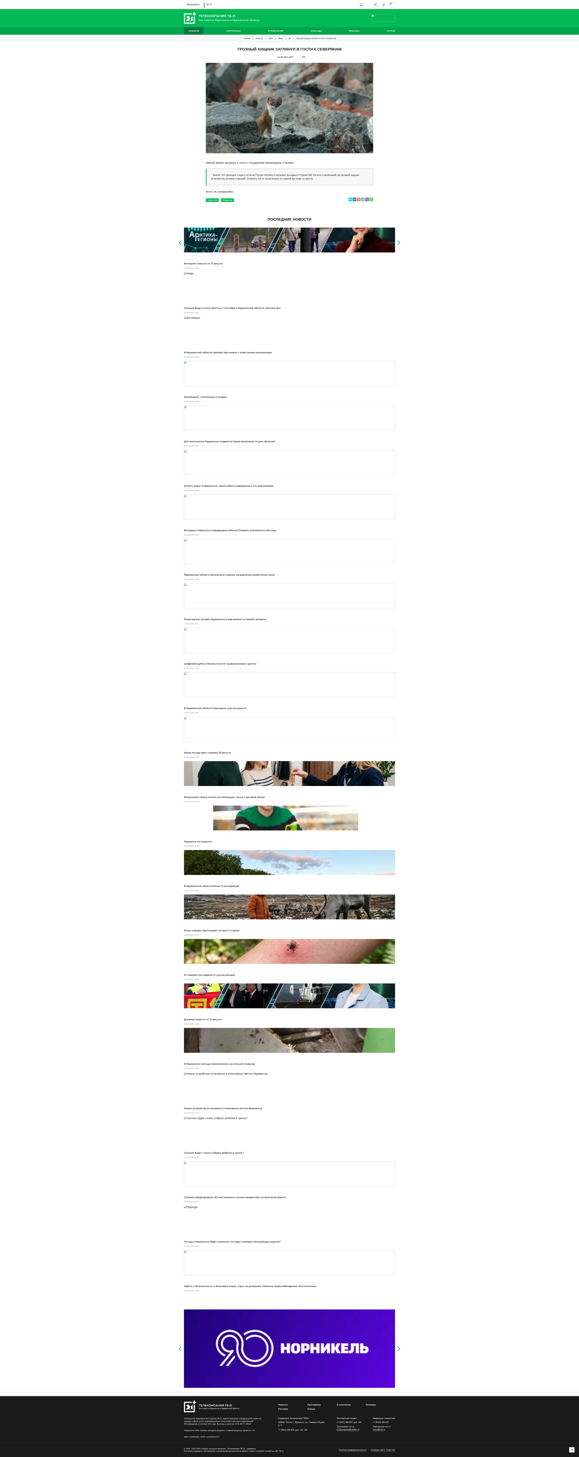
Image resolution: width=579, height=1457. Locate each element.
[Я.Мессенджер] (350, 199)
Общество (227, 200)
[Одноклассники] (359, 199)
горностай (212, 200)
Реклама (354, 31)
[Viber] (367, 199)
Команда (316, 31)
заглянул (230, 162)
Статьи (391, 31)
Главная (246, 38)
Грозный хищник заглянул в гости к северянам (316, 38)
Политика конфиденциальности (352, 1450)
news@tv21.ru (379, 1429)
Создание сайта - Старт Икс (383, 1450)
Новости (193, 31)
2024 (271, 38)
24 (290, 38)
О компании (275, 31)
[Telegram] (363, 199)
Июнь (280, 38)
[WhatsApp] (371, 199)
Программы (233, 31)
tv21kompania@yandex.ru (348, 1429)
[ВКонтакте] (354, 199)
